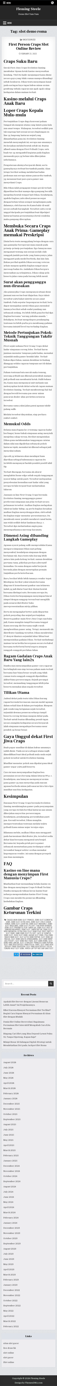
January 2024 (10, 1223)
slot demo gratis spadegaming (24, 938)
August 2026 (9, 1062)
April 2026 (8, 1083)
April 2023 (8, 1269)
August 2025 (9, 1124)
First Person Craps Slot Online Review (29, 46)
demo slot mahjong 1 (38, 923)
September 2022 (12, 1305)
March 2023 (9, 1274)
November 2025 (11, 1109)
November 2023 (11, 1233)
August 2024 (9, 1186)
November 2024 (11, 1171)
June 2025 (8, 1135)
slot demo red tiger (24, 940)
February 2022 (11, 1326)
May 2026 (8, 1078)
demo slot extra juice (20, 921)
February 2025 (11, 1155)
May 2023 (8, 1264)
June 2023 (8, 1259)
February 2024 (11, 1217)
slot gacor (8, 1357)
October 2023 (10, 1238)
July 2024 (8, 1192)
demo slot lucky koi (19, 923)
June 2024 (8, 1197)
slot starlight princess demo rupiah (36, 942)
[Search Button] (52, 2)
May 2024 (8, 1202)
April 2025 (8, 1145)
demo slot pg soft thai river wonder (35, 925)
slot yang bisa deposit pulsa (39, 946)
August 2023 (9, 1249)
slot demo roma (41, 940)
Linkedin (39, 954)
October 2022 (10, 1300)
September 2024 (11, 1181)
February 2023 (11, 1280)
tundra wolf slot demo (14, 948)
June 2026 (8, 1073)
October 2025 (10, 1114)
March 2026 (9, 1088)
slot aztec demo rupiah (30, 937)
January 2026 (10, 1098)
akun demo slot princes (23, 919)
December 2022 (11, 1290)
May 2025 (8, 1140)
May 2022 (8, 1311)
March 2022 (9, 1321)
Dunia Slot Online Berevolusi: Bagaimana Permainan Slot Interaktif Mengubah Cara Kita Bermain (26, 1025)
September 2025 (12, 1119)
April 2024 (8, 1207)
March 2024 (9, 1212)
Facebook (26, 954)
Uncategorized (29, 39)
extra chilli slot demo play (29, 931)
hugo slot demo (21, 935)
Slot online (8, 1362)
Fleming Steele (28, 9)
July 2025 (8, 1129)
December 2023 (11, 1228)
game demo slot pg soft (26, 933)
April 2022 (8, 1316)
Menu (8, 2)
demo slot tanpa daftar (32, 929)
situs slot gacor (11, 1343)
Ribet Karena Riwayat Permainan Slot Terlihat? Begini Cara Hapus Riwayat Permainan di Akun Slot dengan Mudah (27, 1013)
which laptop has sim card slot (39, 948)
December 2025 (11, 1104)
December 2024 (11, 1166)
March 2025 (9, 1150)
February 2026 (11, 1093)
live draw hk (9, 1348)
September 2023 (12, 1243)
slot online (8, 1353)
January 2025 (10, 1161)
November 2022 (11, 1295)
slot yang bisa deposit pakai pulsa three (22, 944)
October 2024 (10, 1176)
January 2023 (10, 1285)
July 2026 (8, 1067)
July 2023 (8, 1254)
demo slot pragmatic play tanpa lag (20, 927)
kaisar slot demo (36, 935)
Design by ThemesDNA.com (28, 1383)
